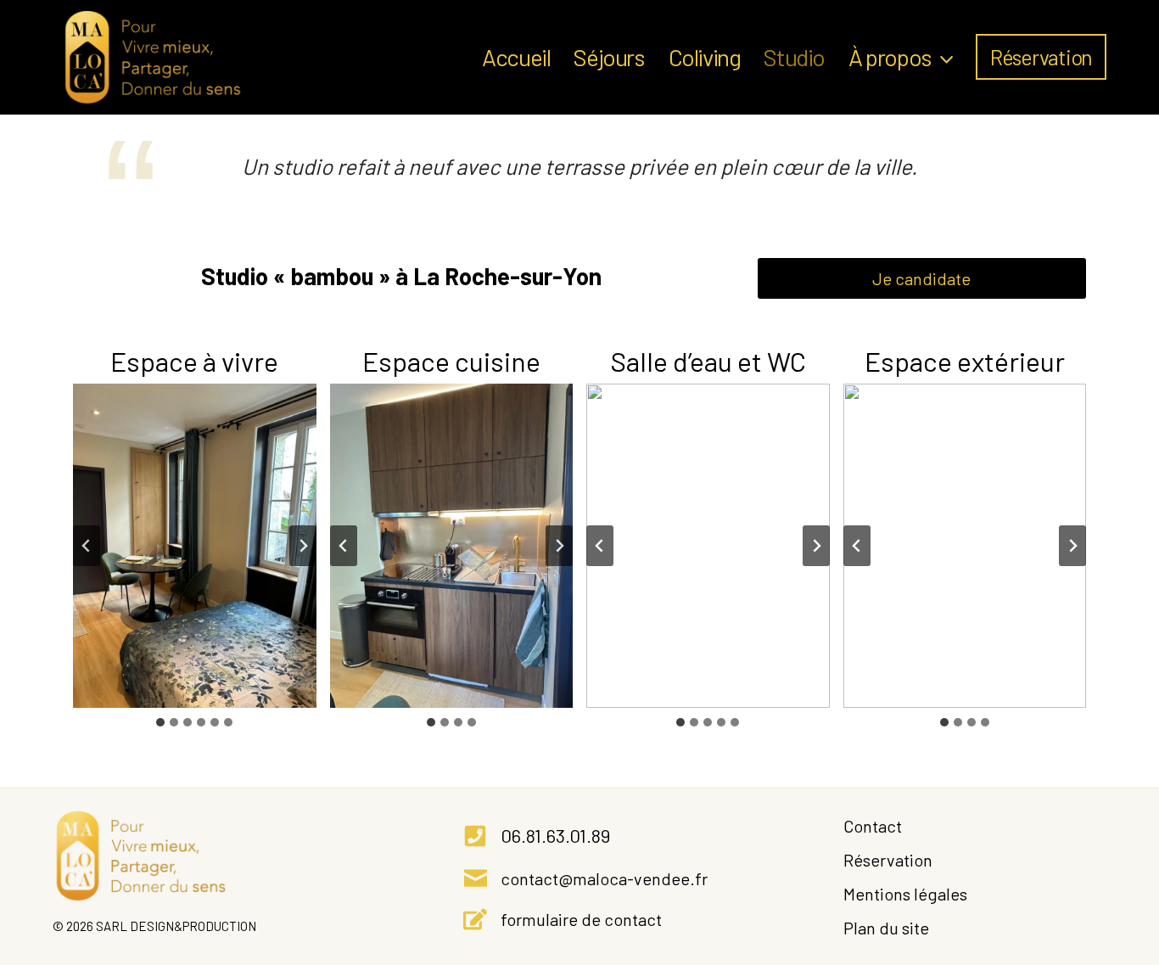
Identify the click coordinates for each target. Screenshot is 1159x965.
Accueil (516, 56)
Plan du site (886, 927)
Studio (794, 56)
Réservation (1041, 57)
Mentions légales (905, 894)
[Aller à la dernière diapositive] (86, 545)
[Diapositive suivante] (302, 545)
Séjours (609, 56)
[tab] (160, 722)
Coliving (705, 56)
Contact (872, 826)
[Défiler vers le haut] (1076, 916)
